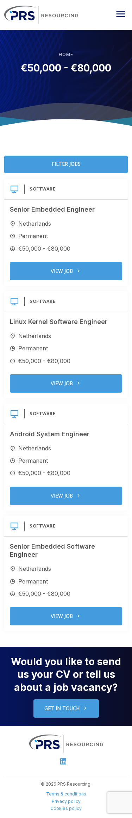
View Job (62, 271)
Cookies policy (66, 808)
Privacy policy (66, 801)
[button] (121, 14)
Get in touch (62, 708)
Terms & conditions (66, 794)
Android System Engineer (49, 434)
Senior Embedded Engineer (52, 209)
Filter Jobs (66, 164)
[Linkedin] (63, 761)
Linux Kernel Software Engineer (58, 321)
